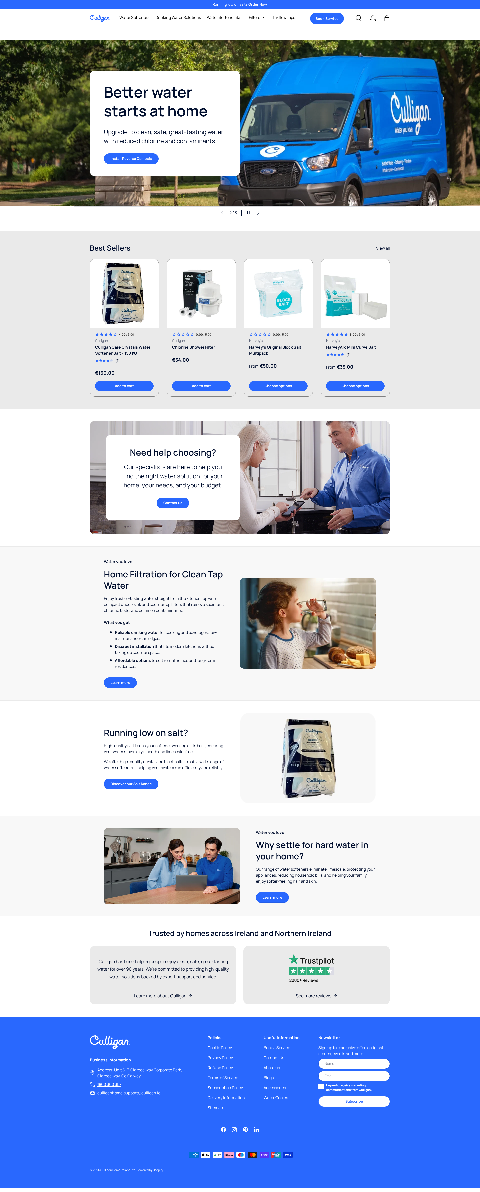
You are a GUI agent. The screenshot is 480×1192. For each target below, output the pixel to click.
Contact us (173, 502)
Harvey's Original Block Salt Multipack (275, 350)
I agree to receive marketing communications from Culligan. (349, 1087)
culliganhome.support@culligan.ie (129, 1093)
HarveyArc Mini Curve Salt (351, 347)
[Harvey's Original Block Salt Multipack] (278, 293)
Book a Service (277, 1047)
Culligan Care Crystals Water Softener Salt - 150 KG (122, 350)
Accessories (275, 1087)
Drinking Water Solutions (178, 17)
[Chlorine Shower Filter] (201, 293)
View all (383, 248)
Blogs (269, 1077)
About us (272, 1067)
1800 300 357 (110, 1084)
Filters (254, 17)
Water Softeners (135, 17)
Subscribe (354, 1101)
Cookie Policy (220, 1047)
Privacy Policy (220, 1057)
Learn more (120, 682)
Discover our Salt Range (131, 783)
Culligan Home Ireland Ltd (118, 1170)
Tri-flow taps (283, 17)
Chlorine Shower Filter (193, 347)
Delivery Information (226, 1097)
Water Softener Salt (225, 17)
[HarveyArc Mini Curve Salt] (355, 293)
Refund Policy (220, 1067)
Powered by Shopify (150, 1170)
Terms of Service (223, 1077)
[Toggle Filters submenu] (264, 17)
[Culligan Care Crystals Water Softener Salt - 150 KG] (124, 293)
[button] (387, 18)
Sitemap (215, 1107)
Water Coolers (277, 1097)
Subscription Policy (225, 1087)
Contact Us (274, 1057)
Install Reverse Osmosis (131, 158)
